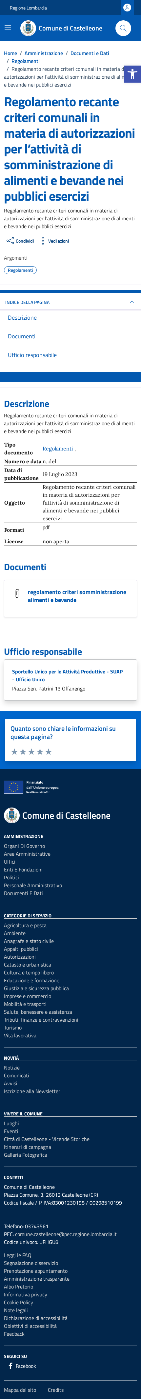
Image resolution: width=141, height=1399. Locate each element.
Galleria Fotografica (25, 1155)
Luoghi (11, 1123)
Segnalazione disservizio (31, 1263)
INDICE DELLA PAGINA (27, 302)
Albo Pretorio (18, 1286)
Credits (56, 1390)
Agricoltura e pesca (25, 925)
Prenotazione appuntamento (36, 1271)
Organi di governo (24, 846)
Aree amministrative (27, 854)
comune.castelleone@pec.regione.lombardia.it (66, 1234)
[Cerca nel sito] (123, 28)
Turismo (13, 1027)
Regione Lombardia (28, 7)
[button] (132, 74)
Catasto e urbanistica (27, 965)
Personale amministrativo (33, 885)
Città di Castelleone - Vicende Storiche (47, 1139)
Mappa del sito (20, 1390)
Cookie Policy (18, 1302)
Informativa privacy (25, 1294)
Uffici (9, 862)
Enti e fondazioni (23, 869)
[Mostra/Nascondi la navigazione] (8, 27)
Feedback (14, 1334)
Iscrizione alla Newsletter (32, 1091)
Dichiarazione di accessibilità (36, 1318)
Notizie (12, 1067)
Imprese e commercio (27, 996)
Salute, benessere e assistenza (38, 1012)
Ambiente (15, 933)
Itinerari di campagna (27, 1147)
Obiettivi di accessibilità (30, 1326)
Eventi (11, 1131)
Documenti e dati (23, 893)
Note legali (16, 1310)
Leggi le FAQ (17, 1255)
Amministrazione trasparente (37, 1279)
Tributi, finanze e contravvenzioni (41, 1020)
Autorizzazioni (20, 957)
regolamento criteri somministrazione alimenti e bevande (77, 596)
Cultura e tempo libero (29, 972)
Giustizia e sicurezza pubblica (36, 988)
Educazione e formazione (31, 980)
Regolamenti (58, 448)
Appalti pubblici (21, 949)
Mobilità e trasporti (25, 1004)
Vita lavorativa (20, 1035)
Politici (11, 877)
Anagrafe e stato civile (29, 941)
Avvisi (10, 1083)
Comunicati (16, 1075)
